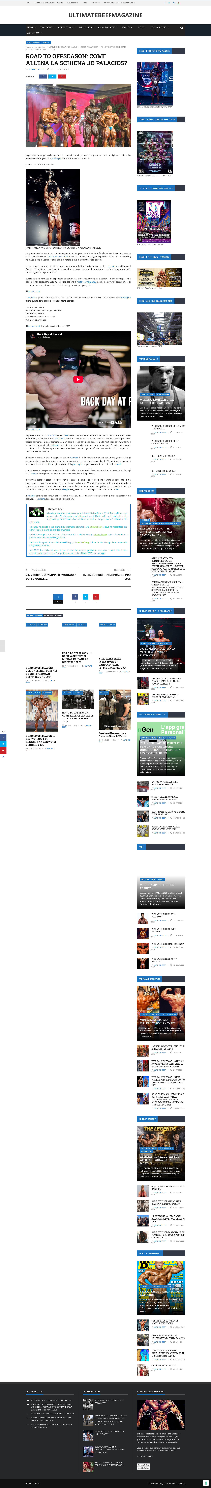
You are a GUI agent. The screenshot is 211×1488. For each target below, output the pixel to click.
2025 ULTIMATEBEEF (33, 42)
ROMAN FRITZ (42, 625)
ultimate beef (36, 69)
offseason (46, 42)
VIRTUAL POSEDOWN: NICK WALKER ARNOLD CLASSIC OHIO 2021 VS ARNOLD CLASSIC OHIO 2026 (168, 1081)
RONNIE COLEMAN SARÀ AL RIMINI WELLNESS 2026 (165, 828)
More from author (53, 615)
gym (28, 3)
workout (36, 291)
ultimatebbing (100, 534)
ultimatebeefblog (81, 542)
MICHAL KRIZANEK (69, 625)
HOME (30, 27)
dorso (116, 489)
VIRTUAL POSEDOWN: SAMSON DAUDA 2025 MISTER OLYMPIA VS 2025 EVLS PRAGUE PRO (167, 1064)
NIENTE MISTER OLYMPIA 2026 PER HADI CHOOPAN (52, 1413)
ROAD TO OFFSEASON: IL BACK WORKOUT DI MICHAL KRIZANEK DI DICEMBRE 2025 (77, 658)
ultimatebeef (95, 526)
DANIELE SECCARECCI (147, 394)
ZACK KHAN (78, 693)
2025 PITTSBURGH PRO (107, 625)
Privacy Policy (143, 1465)
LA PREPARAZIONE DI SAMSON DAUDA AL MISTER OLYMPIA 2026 (160, 523)
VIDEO (141, 27)
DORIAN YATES (145, 1015)
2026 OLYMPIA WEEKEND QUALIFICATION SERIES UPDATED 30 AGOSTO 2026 (51, 1419)
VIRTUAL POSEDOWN (169, 1015)
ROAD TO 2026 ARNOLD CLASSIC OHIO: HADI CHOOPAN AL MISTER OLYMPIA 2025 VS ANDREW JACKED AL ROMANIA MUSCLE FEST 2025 (167, 1099)
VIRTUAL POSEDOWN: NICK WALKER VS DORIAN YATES (158, 1021)
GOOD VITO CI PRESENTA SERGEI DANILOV (168, 1187)
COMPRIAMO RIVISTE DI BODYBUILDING (119, 3)
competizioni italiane (148, 738)
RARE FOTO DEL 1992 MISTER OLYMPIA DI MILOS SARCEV (166, 1202)
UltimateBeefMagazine (106, 15)
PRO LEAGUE (46, 27)
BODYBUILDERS (158, 27)
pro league (57, 158)
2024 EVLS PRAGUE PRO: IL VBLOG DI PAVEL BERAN (165, 695)
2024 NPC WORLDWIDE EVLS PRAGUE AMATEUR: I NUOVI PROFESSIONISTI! (166, 681)
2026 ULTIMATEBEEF (34, 693)
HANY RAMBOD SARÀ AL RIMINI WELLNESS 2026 (168, 813)
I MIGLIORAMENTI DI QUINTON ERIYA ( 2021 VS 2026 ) (167, 1047)
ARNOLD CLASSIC (106, 27)
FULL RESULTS (72, 3)
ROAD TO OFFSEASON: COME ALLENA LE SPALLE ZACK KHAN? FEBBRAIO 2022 (77, 717)
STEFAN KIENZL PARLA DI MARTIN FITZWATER (164, 1322)
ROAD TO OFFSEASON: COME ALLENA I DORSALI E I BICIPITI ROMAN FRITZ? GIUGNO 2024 (41, 672)
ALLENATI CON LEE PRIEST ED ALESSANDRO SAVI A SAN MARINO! (159, 1160)
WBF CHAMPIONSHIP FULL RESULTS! (157, 886)
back (29, 291)
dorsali (118, 464)
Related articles (34, 615)
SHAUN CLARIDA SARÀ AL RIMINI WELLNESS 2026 (164, 798)
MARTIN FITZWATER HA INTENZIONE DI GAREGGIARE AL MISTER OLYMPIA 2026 (167, 1353)
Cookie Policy (143, 1468)
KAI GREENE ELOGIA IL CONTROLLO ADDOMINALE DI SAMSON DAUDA (159, 532)
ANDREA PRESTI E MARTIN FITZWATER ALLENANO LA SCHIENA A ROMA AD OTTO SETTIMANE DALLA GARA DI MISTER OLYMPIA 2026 (51, 1407)
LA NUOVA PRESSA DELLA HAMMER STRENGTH (164, 783)
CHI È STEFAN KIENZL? (163, 470)
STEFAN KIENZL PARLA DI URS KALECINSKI (160, 1293)
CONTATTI (96, 3)
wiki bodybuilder (163, 394)
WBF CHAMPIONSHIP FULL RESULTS (152, 880)
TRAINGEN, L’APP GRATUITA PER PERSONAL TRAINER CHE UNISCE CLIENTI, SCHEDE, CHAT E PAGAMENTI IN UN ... (161, 748)
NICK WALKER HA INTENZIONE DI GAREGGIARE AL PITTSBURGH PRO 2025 (113, 663)
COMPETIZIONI (65, 27)
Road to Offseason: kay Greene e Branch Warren (113, 735)
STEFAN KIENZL (167, 1286)
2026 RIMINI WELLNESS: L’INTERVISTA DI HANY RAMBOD (168, 1337)
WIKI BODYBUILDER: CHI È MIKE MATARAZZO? (168, 427)
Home (28, 1483)
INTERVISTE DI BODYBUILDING (150, 1286)
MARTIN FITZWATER (164, 643)
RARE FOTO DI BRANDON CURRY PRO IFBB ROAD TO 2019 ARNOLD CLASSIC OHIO (168, 1235)
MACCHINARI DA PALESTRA (167, 738)
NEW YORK (126, 27)
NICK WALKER (156, 1015)
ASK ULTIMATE (34, 33)
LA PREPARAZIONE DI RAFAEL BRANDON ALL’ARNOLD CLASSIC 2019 (168, 1219)
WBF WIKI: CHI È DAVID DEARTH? (163, 930)
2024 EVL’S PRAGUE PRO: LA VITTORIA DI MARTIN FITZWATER (157, 652)
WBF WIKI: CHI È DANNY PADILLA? (164, 960)
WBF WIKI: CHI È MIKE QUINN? (167, 944)
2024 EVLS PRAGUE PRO (148, 643)
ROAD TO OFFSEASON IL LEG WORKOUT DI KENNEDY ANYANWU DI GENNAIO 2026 (41, 740)
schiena (31, 297)
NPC (68, 248)
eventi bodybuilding (166, 1148)
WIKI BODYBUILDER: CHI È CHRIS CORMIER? (165, 442)
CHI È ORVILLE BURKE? (163, 456)
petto (48, 464)
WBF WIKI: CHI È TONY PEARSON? (163, 915)
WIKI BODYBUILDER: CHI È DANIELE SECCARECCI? (157, 401)
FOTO (85, 3)
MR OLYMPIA (85, 27)
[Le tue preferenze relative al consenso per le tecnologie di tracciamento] (206, 1483)
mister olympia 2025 (58, 256)
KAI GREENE (145, 520)
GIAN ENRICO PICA (146, 1151)
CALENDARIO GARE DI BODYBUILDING (48, 3)
